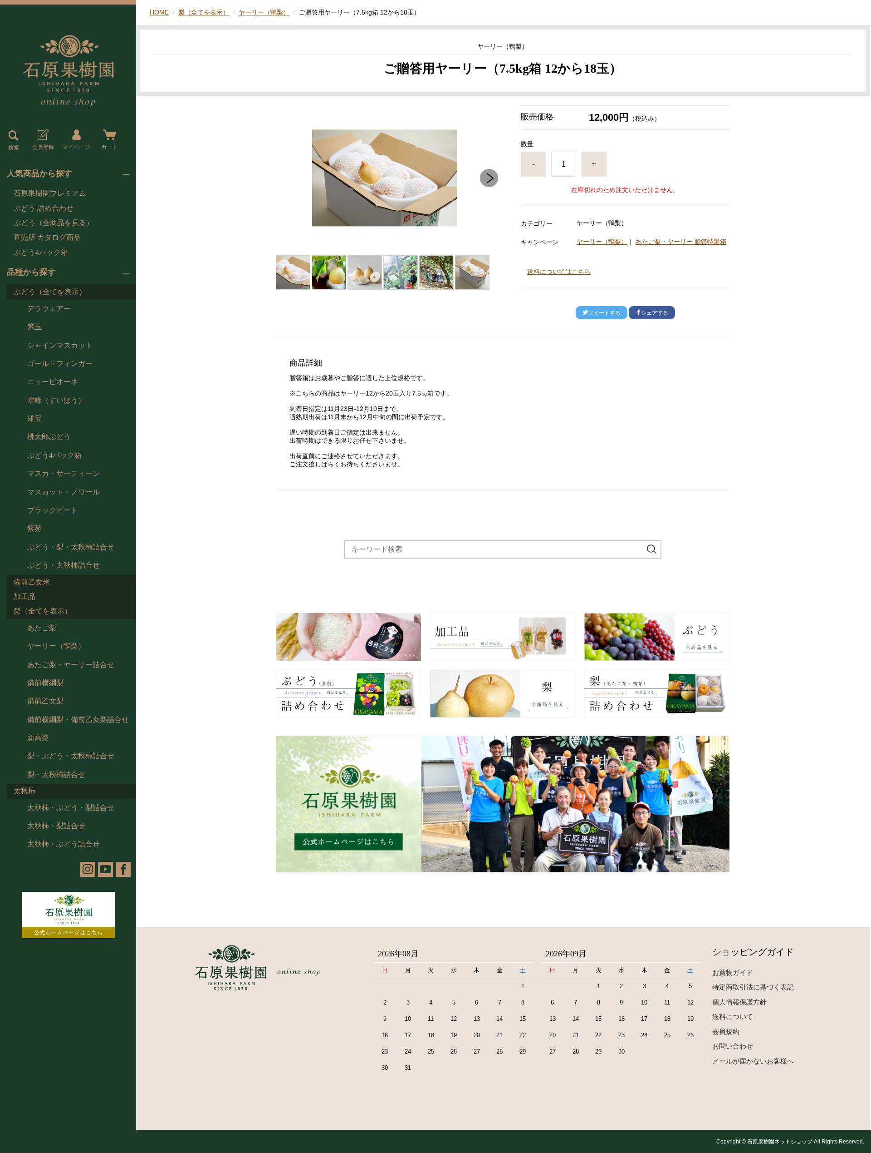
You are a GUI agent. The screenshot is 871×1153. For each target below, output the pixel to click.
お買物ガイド (732, 972)
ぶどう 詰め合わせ (43, 208)
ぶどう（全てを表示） (50, 292)
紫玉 (34, 327)
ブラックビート (52, 510)
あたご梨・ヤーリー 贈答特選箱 (681, 241)
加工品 (24, 596)
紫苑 (34, 528)
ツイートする (604, 313)
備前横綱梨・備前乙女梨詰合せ (78, 719)
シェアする (654, 313)
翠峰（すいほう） (56, 400)
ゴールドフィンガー (60, 363)
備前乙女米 (32, 582)
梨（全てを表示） (43, 611)
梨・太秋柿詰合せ (56, 774)
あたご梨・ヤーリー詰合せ (70, 664)
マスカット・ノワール (63, 492)
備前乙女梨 (45, 701)
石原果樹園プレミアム (50, 193)
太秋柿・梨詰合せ (56, 826)
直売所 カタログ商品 (47, 237)
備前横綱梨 (45, 683)
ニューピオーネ (52, 382)
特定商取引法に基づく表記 (753, 987)
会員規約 (725, 1031)
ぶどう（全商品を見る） (53, 223)
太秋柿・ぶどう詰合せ (63, 844)
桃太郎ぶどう (49, 436)
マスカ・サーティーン (63, 473)
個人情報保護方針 (739, 1002)
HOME (159, 12)
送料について (732, 1016)
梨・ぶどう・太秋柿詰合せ (70, 756)
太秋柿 (24, 791)
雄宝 (34, 418)
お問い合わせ (732, 1046)
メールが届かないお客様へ (753, 1061)
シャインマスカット (60, 345)
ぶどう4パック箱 (41, 252)
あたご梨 (41, 628)
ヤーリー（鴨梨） (56, 646)
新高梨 (38, 738)
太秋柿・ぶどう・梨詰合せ (70, 808)
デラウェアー (49, 308)
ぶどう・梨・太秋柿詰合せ (70, 547)
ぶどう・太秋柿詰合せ (63, 565)
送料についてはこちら (559, 271)
